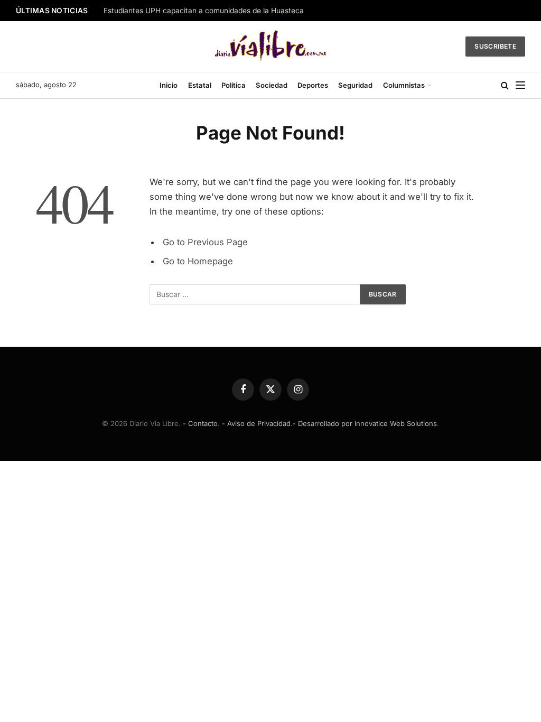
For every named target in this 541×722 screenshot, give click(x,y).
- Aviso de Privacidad (256, 423)
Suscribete (495, 46)
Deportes (312, 85)
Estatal (199, 85)
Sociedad (271, 85)
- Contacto (200, 423)
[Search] (505, 85)
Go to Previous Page (205, 242)
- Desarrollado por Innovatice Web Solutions (365, 423)
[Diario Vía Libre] (270, 46)
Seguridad (355, 85)
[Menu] (520, 85)
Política (233, 85)
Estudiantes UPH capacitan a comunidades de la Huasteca (204, 10)
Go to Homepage (198, 261)
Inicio (169, 85)
